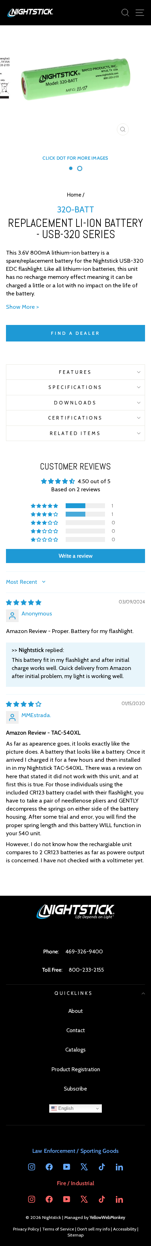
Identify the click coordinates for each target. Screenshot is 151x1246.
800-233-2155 (86, 969)
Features (75, 372)
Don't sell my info (93, 1229)
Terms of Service (58, 1229)
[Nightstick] (30, 12)
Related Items (75, 433)
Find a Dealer (75, 333)
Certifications (75, 418)
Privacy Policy (26, 1229)
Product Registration (75, 1069)
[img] (23, 602)
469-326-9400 (84, 951)
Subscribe (75, 1088)
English (65, 1108)
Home (74, 194)
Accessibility (124, 1229)
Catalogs (75, 1049)
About (75, 1011)
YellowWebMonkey (107, 1217)
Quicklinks (73, 993)
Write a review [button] (76, 555)
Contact (75, 1030)
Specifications (75, 387)
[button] (45, 505)
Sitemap (75, 1235)
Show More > (22, 306)
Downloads (75, 402)
